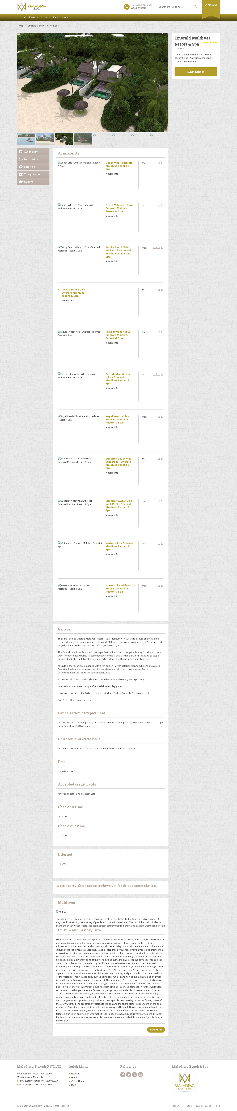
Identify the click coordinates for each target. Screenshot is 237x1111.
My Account (211, 4)
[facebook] (122, 1074)
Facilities (29, 166)
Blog (73, 1084)
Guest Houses (60, 17)
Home (22, 17)
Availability (31, 151)
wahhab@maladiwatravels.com (36, 1084)
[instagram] (140, 1074)
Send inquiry (195, 71)
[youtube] (134, 1074)
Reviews (28, 181)
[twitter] (128, 1074)
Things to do (32, 174)
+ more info (112, 173)
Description (31, 159)
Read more (156, 1029)
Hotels (45, 17)
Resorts (33, 17)
